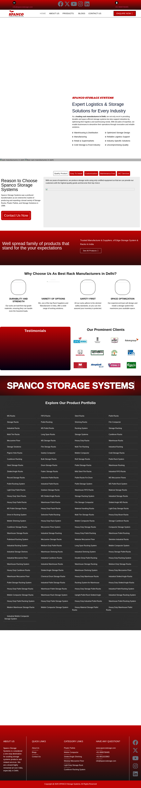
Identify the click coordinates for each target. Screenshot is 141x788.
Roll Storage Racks (82, 459)
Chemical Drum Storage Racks (53, 576)
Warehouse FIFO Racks (84, 490)
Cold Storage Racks (116, 453)
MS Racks (11, 416)
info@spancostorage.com (23, 7)
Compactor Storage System (119, 527)
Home (43, 13)
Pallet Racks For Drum (84, 478)
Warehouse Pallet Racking (119, 533)
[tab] (60, 173)
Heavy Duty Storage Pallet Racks (88, 589)
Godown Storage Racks (50, 490)
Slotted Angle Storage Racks (52, 570)
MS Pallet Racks (47, 428)
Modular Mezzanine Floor (85, 539)
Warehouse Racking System (18, 564)
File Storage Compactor (84, 502)
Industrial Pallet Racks (49, 484)
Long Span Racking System (86, 546)
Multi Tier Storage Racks (84, 515)
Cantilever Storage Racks (17, 527)
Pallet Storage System (83, 484)
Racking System (81, 428)
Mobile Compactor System (119, 546)
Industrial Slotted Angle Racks (120, 576)
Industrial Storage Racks (118, 496)
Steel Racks (79, 416)
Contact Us (94, 13)
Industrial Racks (13, 428)
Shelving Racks (81, 422)
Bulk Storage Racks (49, 459)
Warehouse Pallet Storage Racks (54, 589)
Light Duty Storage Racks (119, 508)
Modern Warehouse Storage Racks (20, 607)
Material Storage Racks (118, 490)
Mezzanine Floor (13, 441)
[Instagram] (80, 4)
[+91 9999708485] (116, 2)
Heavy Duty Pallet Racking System (20, 601)
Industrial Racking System (17, 546)
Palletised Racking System (17, 539)
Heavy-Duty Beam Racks (118, 515)
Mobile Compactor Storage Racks (20, 595)
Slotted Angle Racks (15, 471)
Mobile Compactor (82, 453)
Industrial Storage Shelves (17, 552)
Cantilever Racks (115, 434)
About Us (54, 13)
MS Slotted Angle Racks (50, 496)
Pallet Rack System (116, 459)
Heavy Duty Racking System (120, 558)
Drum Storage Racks (49, 465)
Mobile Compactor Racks (85, 521)
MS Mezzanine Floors (117, 478)
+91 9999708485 (121, 7)
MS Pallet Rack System (118, 484)
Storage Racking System (84, 496)
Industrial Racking (116, 447)
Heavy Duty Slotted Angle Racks (121, 583)
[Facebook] (60, 4)
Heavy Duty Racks (82, 441)
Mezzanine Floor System (50, 527)
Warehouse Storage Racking (86, 564)
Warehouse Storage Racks (17, 533)
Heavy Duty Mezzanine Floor (120, 570)
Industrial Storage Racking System (122, 595)
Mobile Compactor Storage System (54, 607)
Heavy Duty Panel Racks (51, 508)
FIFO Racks (45, 416)
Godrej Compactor (48, 453)
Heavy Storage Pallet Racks (120, 552)
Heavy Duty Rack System (51, 521)
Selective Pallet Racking (50, 515)
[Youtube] (74, 4)
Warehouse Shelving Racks (52, 552)
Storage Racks (13, 422)
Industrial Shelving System (85, 552)
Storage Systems (81, 434)
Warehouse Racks (116, 441)
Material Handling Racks (84, 508)
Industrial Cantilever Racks (51, 558)
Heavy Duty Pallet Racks (17, 502)
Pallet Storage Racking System (19, 583)
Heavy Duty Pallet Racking (85, 533)
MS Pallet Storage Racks (17, 508)
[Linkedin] (87, 4)
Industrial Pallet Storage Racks (53, 583)
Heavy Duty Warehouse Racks (87, 576)
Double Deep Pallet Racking (86, 558)
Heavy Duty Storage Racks (85, 527)
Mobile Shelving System (16, 521)
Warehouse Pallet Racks (50, 502)
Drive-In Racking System (16, 515)
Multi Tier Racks (13, 434)
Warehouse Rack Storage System (54, 595)
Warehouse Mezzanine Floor (18, 576)
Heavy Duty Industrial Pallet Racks (88, 601)
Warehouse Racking (117, 465)
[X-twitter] (67, 4)
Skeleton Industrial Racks (119, 539)
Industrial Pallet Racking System (121, 589)
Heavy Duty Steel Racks (16, 496)
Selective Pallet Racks (50, 478)
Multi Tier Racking (82, 447)
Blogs (81, 13)
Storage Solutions (14, 447)
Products (68, 13)
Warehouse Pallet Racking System (122, 601)
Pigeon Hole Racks (14, 453)
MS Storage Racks (48, 441)
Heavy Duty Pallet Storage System (54, 601)
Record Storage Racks (16, 478)
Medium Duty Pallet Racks (51, 546)
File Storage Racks (48, 447)
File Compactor (115, 422)
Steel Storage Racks (15, 465)
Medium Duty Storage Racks (120, 564)
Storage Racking (115, 428)
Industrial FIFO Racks (117, 471)
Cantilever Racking (14, 459)
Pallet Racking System (16, 484)
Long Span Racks (48, 434)
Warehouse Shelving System (86, 570)
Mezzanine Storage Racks (51, 539)
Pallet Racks (114, 416)
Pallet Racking (46, 422)
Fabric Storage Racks (49, 471)
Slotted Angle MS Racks (118, 502)
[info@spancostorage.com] (14, 2)
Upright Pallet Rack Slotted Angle (88, 595)
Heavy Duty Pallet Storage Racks (20, 589)
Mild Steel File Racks (83, 471)
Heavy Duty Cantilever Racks (18, 570)
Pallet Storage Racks (83, 465)
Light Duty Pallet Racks (16, 490)
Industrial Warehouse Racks (52, 564)
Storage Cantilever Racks (119, 521)
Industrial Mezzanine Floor (17, 558)
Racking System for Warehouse (87, 583)
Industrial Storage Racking (51, 533)
